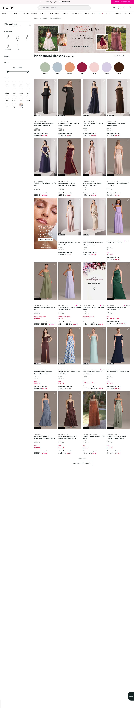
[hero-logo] (8, 8)
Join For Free (64, 2)
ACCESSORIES (76, 13)
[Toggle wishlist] (55, 81)
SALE (101, 13)
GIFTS (94, 13)
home (35, 18)
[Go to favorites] (124, 8)
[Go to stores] (114, 8)
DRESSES (65, 13)
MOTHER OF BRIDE (30, 13)
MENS (108, 13)
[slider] (8, 72)
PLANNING (117, 13)
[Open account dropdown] (119, 8)
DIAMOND (127, 13)
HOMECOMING (54, 13)
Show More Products (82, 463)
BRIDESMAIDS (15, 13)
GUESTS (42, 13)
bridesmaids (43, 18)
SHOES (87, 13)
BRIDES (5, 13)
